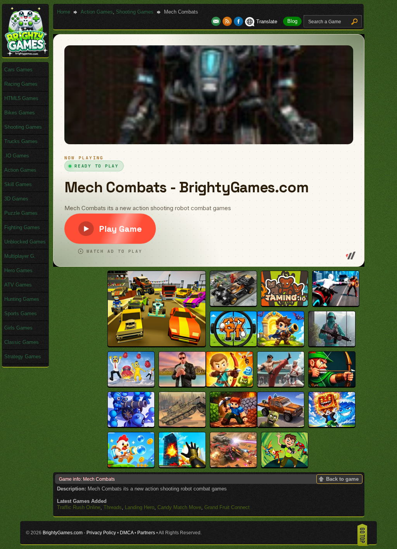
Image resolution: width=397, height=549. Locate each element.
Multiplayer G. (20, 256)
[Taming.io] (284, 304)
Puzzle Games (21, 213)
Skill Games (18, 184)
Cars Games (18, 70)
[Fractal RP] (182, 385)
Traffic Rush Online (78, 507)
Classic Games (21, 342)
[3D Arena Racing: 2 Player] (156, 344)
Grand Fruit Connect (227, 507)
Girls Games (18, 328)
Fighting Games (22, 227)
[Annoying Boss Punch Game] (131, 385)
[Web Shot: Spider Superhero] (335, 304)
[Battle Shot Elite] (332, 344)
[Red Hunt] (233, 465)
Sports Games (20, 313)
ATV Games (18, 285)
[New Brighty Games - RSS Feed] (228, 21)
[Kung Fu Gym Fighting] (280, 385)
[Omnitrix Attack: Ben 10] (284, 465)
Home (63, 12)
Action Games (97, 12)
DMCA (126, 532)
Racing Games (21, 84)
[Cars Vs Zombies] (280, 425)
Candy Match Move (179, 507)
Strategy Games (22, 356)
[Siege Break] (280, 344)
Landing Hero (139, 507)
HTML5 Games (21, 98)
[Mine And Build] (233, 425)
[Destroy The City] (182, 465)
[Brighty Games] (25, 54)
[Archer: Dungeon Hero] (229, 385)
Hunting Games (21, 299)
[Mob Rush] (131, 425)
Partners (146, 532)
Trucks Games (21, 141)
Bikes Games (19, 113)
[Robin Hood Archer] (332, 385)
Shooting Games (135, 12)
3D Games (16, 199)
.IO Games (16, 156)
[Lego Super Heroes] (233, 304)
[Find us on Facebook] (238, 21)
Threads (113, 507)
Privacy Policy (101, 532)
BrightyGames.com (63, 532)
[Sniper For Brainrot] (233, 344)
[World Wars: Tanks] (182, 425)
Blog (292, 21)
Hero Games (18, 270)
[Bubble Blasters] (131, 465)
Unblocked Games (25, 242)
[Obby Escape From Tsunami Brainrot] (332, 425)
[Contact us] (217, 21)
